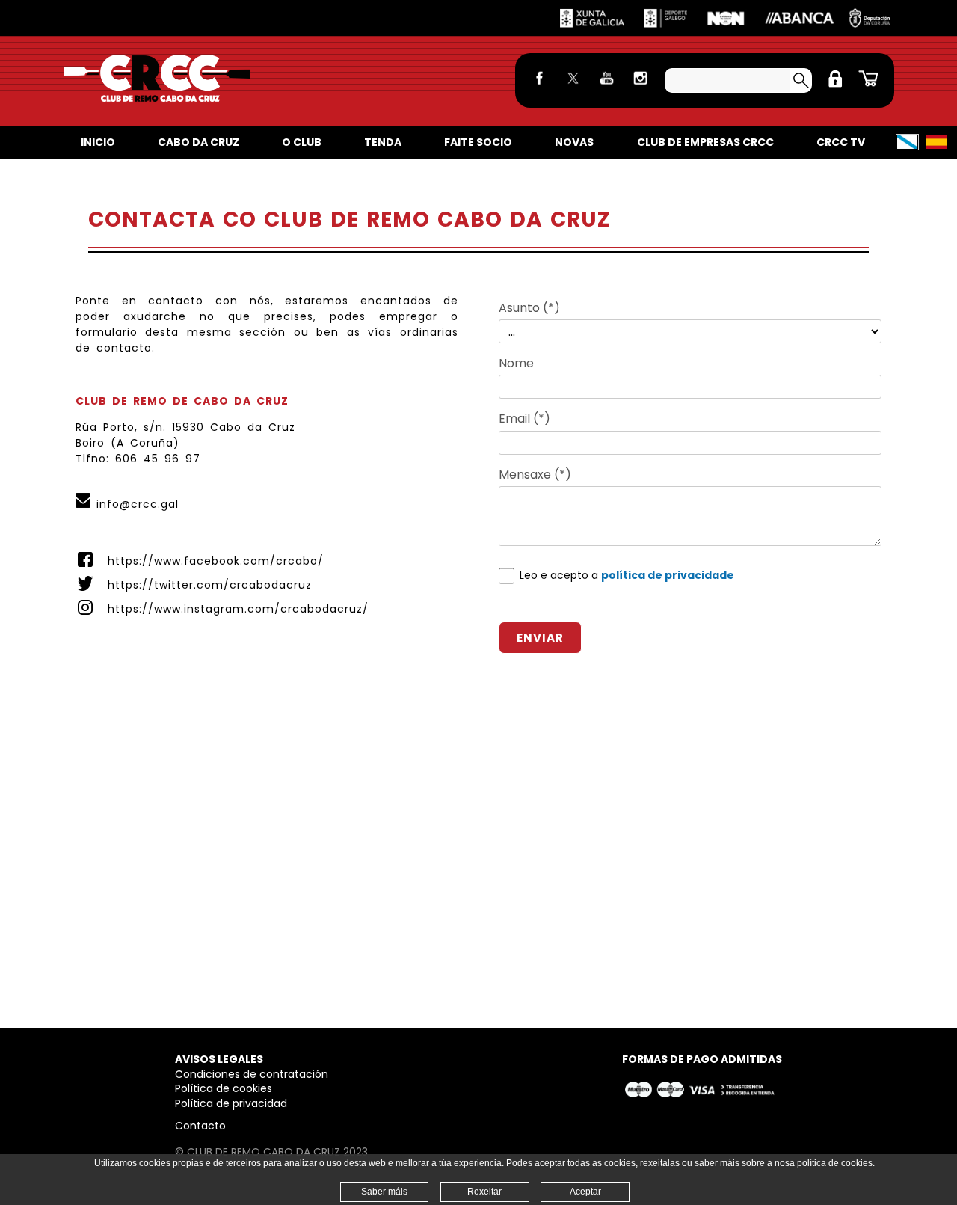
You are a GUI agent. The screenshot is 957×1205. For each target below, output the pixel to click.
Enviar (540, 638)
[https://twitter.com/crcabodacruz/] (573, 87)
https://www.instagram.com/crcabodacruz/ (238, 608)
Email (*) (524, 418)
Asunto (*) (529, 307)
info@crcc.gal (137, 504)
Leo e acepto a (627, 575)
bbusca (801, 80)
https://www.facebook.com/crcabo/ (216, 561)
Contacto (200, 1125)
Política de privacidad (231, 1103)
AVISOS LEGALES (219, 1059)
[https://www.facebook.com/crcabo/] (539, 87)
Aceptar (585, 1191)
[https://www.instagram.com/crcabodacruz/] (640, 87)
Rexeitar (484, 1191)
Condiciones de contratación (251, 1074)
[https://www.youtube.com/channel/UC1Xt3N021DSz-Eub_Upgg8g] (607, 87)
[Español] (936, 142)
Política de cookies (223, 1088)
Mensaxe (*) (535, 474)
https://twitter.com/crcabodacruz (210, 584)
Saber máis (384, 1191)
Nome (516, 363)
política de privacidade (667, 575)
